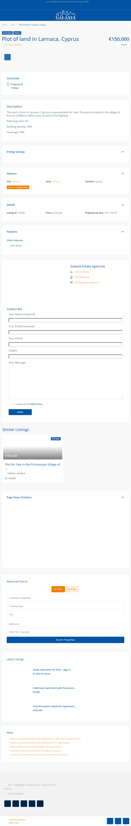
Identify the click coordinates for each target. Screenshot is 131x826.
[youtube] (75, 6)
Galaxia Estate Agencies (87, 266)
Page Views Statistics (19, 497)
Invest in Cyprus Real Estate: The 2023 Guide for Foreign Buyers (39, 742)
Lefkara (18, 44)
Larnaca (8, 44)
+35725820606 (81, 271)
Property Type (16, 606)
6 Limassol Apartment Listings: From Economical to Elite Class (39, 754)
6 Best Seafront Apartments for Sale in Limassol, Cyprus (36, 746)
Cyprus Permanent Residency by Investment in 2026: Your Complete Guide (45, 738)
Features (12, 231)
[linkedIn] (62, 6)
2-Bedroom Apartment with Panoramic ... (55, 688)
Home (4, 24)
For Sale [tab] (72, 589)
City (11, 614)
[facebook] (49, 6)
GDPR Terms (36, 404)
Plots (13, 24)
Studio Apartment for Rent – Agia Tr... (53, 669)
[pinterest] (69, 6)
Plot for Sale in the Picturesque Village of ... (32, 466)
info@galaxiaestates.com (87, 282)
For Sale (7, 33)
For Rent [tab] (58, 589)
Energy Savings (16, 152)
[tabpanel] (65, 619)
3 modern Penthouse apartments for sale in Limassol (35, 750)
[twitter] (55, 6)
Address (12, 173)
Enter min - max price (19, 631)
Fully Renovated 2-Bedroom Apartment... (54, 706)
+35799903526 (81, 277)
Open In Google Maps (18, 187)
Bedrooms (14, 624)
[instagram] (82, 6)
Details (11, 204)
